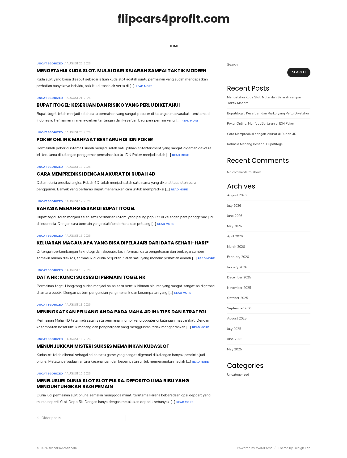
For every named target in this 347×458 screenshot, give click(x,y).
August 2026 (236, 195)
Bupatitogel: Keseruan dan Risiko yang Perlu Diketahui (108, 105)
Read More (143, 86)
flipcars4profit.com (174, 19)
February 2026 (238, 257)
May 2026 (234, 226)
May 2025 (234, 349)
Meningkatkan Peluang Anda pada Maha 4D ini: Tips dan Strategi (121, 311)
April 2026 (235, 236)
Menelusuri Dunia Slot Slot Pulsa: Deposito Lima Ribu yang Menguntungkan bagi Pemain (113, 383)
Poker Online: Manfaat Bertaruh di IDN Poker (95, 139)
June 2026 (234, 216)
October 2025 (237, 298)
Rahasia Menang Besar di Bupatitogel (86, 208)
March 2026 (236, 246)
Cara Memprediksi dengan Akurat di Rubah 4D (96, 174)
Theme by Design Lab (294, 448)
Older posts (51, 418)
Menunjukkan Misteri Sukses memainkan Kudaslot (103, 346)
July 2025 (234, 329)
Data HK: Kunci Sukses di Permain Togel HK (91, 277)
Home (174, 46)
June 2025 (234, 339)
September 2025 (239, 308)
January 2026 (237, 267)
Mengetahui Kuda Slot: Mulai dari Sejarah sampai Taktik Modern (122, 70)
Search (232, 64)
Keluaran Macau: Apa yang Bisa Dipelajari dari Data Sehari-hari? (123, 243)
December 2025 (239, 277)
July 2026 (234, 205)
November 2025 (239, 288)
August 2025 (236, 318)
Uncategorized (50, 63)
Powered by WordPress (254, 448)
